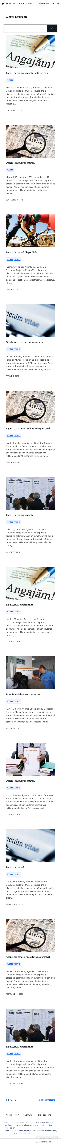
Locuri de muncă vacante (19, 514)
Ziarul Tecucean (16, 16)
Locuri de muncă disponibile (21, 252)
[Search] (52, 28)
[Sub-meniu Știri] (20, 1115)
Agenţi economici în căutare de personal (28, 428)
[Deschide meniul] (53, 16)
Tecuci (17, 259)
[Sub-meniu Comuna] (33, 1115)
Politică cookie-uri (22, 1133)
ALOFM (10, 80)
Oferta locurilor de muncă (20, 162)
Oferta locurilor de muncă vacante (25, 342)
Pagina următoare (46, 1100)
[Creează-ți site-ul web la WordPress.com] (30, 3)
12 (15, 1100)
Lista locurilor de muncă (19, 604)
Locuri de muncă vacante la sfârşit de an (27, 72)
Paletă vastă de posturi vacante (23, 694)
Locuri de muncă (15, 867)
